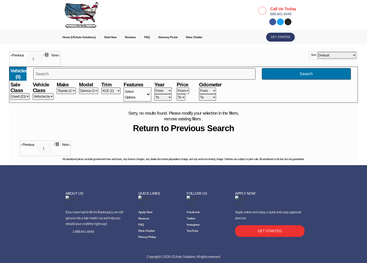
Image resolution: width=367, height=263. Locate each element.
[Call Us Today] (262, 11)
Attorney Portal (167, 37)
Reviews (130, 37)
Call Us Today (283, 9)
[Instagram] (288, 21)
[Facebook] (272, 21)
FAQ (147, 37)
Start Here (110, 37)
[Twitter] (280, 21)
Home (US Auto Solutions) (79, 37)
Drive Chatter (194, 37)
